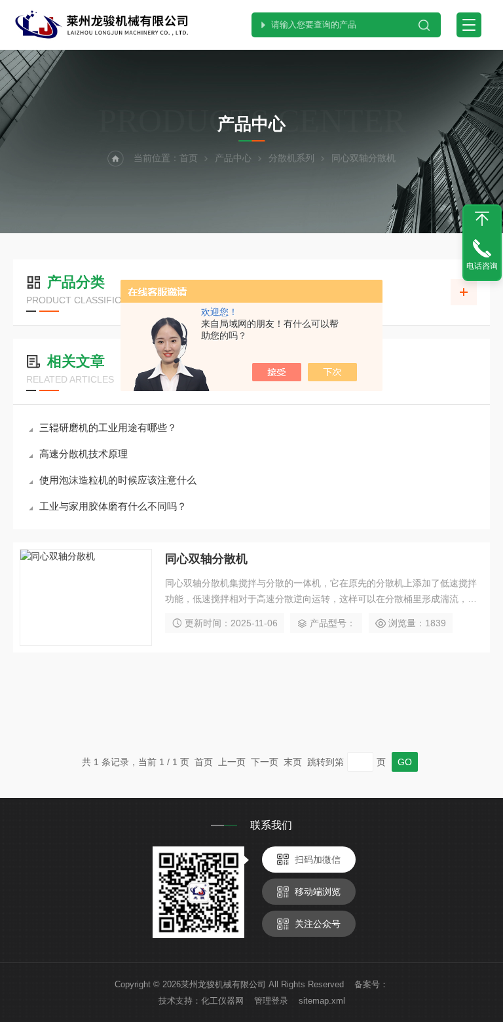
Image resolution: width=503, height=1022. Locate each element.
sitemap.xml (322, 1001)
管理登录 (271, 1001)
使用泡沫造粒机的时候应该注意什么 (117, 479)
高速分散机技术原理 (83, 453)
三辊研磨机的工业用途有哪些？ (108, 427)
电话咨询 (482, 266)
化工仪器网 (222, 1001)
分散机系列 (291, 158)
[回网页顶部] (482, 219)
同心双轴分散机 (206, 558)
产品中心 (233, 158)
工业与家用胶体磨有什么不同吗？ (113, 506)
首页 (188, 158)
